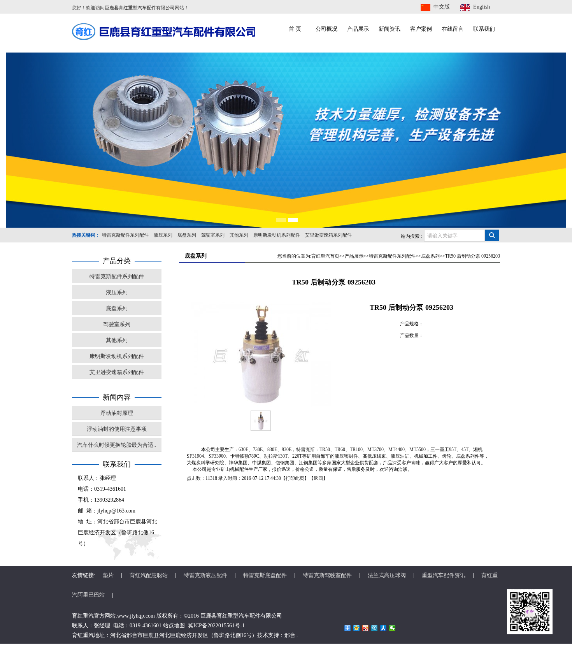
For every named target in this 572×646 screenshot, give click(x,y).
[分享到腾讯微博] (374, 628)
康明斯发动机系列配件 (276, 235)
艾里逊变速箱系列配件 (328, 235)
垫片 (108, 575)
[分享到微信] (392, 628)
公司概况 (326, 29)
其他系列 (239, 235)
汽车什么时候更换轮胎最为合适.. (116, 445)
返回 (318, 478)
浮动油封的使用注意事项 (117, 429)
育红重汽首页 (325, 256)
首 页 (295, 29)
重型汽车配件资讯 (443, 575)
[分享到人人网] (383, 628)
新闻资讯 (389, 29)
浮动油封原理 (116, 413)
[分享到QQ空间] (356, 628)
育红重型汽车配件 (238, 616)
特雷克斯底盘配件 (265, 575)
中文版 (441, 7)
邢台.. (291, 635)
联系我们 (484, 29)
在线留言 (452, 29)
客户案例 (421, 29)
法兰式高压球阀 (387, 575)
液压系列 (163, 235)
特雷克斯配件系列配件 (125, 235)
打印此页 (295, 478)
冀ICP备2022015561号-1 (216, 625)
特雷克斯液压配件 (205, 575)
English (481, 7)
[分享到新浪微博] (365, 628)
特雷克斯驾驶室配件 (327, 575)
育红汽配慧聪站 (149, 575)
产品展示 (358, 29)
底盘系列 (186, 235)
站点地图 (174, 625)
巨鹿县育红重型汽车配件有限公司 (140, 8)
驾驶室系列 (213, 235)
